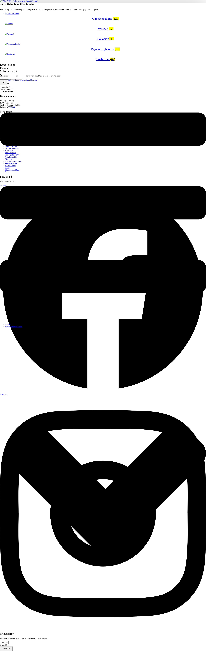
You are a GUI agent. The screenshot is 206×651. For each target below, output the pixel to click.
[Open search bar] (1, 76)
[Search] (3, 82)
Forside (7, 324)
